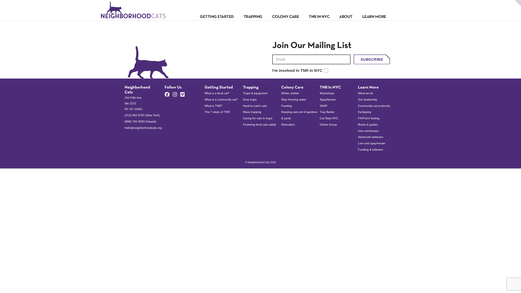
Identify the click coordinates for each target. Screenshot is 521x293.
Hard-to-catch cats (255, 105)
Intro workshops (368, 130)
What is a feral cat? (217, 93)
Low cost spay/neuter (371, 143)
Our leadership (367, 99)
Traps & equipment (255, 93)
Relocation (288, 124)
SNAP (323, 105)
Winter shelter (290, 93)
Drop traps (250, 99)
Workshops (327, 93)
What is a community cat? (221, 99)
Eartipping (364, 112)
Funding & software (370, 149)
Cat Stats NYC (329, 118)
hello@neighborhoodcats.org (143, 127)
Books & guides (368, 124)
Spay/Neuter (328, 99)
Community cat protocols (374, 105)
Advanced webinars (370, 137)
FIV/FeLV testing (368, 118)
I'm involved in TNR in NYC (297, 70)
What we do (365, 93)
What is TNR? (213, 105)
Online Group (328, 124)
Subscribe (372, 59)
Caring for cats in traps (257, 118)
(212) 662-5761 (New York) (142, 115)
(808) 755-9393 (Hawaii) (140, 121)
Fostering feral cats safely (259, 124)
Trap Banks (327, 112)
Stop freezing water (293, 99)
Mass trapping (252, 112)
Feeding (286, 105)
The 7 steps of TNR (217, 112)
